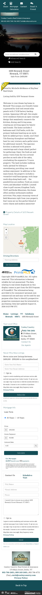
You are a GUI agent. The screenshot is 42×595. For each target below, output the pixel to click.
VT (21, 314)
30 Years (10, 418)
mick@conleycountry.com (28, 21)
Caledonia (29, 314)
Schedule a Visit (27, 476)
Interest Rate (9, 442)
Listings (14, 314)
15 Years (20, 418)
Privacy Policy (8, 390)
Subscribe (21, 395)
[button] (35, 54)
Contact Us (26, 342)
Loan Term (8, 412)
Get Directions (12, 265)
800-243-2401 (5, 21)
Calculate (21, 453)
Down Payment (10, 434)
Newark (9, 316)
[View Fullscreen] (6, 237)
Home (6, 314)
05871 (17, 316)
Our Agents (26, 345)
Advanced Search (17, 58)
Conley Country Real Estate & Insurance (15, 18)
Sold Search (15, 62)
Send (21, 540)
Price (6, 426)
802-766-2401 (15, 21)
